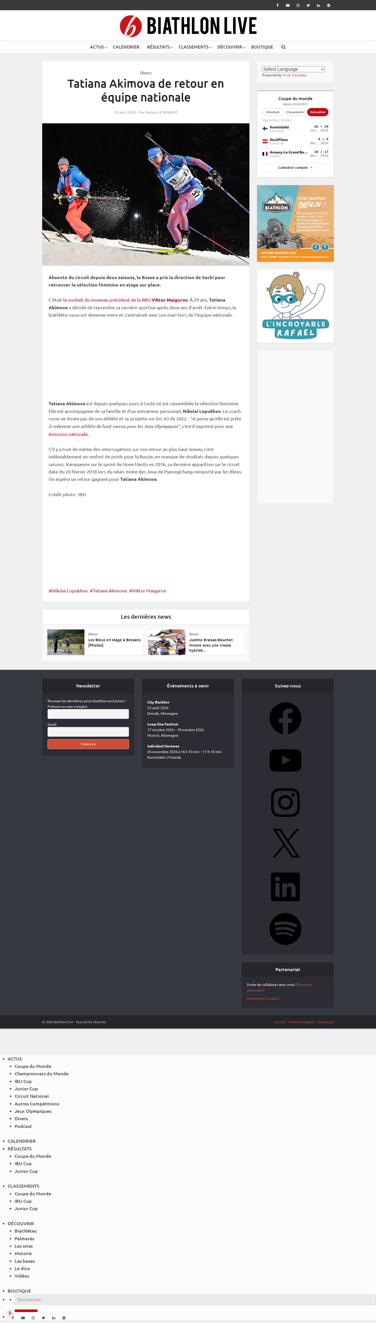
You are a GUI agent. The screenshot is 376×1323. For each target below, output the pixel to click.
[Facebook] (285, 736)
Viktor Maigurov (149, 590)
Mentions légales (301, 1022)
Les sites (24, 1246)
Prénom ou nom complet (67, 706)
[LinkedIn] (285, 904)
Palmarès (24, 1238)
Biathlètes (26, 1231)
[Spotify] (285, 946)
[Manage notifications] (10, 1313)
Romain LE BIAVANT (161, 112)
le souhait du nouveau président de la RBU (125, 299)
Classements (295, 112)
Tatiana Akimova (110, 590)
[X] (285, 862)
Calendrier (318, 112)
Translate (299, 75)
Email (52, 724)
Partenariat (325, 1022)
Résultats (273, 112)
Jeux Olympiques (33, 1111)
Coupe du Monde (33, 1066)
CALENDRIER (126, 47)
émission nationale (68, 434)
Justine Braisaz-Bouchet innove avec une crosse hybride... (211, 645)
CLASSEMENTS (193, 47)
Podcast (23, 1126)
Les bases (25, 1261)
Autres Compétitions (37, 1103)
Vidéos (22, 1276)
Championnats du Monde (42, 1073)
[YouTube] (285, 778)
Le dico (22, 1268)
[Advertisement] (146, 362)
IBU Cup (23, 1081)
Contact (280, 1022)
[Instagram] (285, 820)
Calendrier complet (293, 167)
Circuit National (32, 1096)
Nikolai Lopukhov (69, 590)
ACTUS (97, 47)
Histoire (23, 1253)
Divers (146, 72)
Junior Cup (26, 1088)
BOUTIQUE (262, 47)
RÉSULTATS (158, 47)
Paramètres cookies (263, 998)
